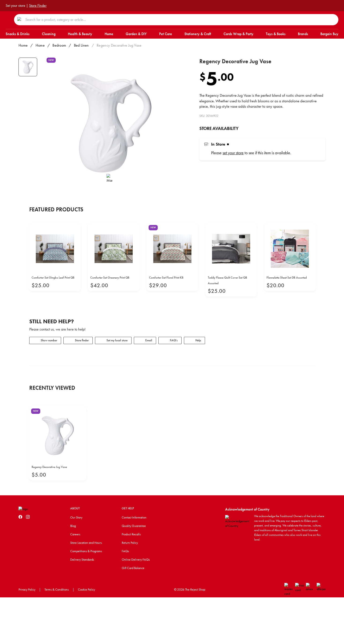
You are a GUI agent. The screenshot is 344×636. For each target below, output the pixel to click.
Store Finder (38, 5)
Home (23, 45)
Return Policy (130, 542)
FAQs (125, 551)
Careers (75, 534)
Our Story (76, 517)
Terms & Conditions (56, 589)
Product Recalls (131, 534)
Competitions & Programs (86, 551)
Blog (73, 526)
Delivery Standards (82, 559)
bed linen (81, 45)
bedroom (59, 45)
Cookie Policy (86, 589)
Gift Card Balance (133, 568)
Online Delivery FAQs (136, 559)
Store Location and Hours (86, 542)
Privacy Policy (26, 589)
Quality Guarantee (134, 526)
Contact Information (134, 517)
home (40, 45)
